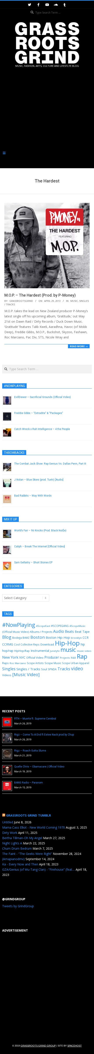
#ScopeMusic (77, 626)
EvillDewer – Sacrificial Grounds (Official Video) (42, 397)
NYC (22, 657)
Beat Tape (82, 632)
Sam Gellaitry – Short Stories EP (33, 562)
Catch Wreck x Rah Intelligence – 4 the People (42, 429)
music (68, 649)
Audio (58, 631)
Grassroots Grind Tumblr (28, 815)
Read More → (79, 346)
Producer (51, 657)
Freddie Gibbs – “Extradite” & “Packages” (38, 413)
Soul (44, 669)
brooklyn (76, 637)
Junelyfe (55, 651)
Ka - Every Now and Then (20, 864)
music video (84, 651)
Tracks (63, 668)
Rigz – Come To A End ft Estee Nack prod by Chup (44, 734)
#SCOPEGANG (60, 626)
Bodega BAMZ (21, 637)
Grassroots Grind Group (38, 1045)
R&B (73, 657)
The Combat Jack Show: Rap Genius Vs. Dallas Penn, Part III (50, 463)
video (77, 668)
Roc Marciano (18, 663)
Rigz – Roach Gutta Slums (30, 750)
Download (47, 644)
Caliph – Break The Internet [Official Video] (39, 546)
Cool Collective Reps (27, 644)
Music (74, 300)
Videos (6, 675)
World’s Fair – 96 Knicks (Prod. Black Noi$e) (40, 530)
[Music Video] (26, 674)
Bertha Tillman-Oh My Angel (22, 838)
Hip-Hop (67, 643)
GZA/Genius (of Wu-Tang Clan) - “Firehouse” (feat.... (38, 869)
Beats (69, 631)
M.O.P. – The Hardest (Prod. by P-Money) (40, 295)
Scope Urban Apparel (75, 663)
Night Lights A (12, 843)
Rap (82, 656)
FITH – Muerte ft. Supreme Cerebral (35, 718)
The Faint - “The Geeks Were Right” (27, 854)
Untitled (7, 822)
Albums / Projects (41, 632)
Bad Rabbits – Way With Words (33, 495)
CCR (86, 637)
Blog (6, 637)
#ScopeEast (43, 626)
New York (10, 657)
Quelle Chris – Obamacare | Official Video (39, 766)
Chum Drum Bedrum (17, 848)
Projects (65, 657)
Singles (9, 668)
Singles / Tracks (28, 669)
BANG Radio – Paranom (28, 782)
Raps (5, 663)
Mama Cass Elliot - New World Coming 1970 (33, 827)
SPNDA (52, 669)
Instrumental (40, 650)
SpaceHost (74, 1045)
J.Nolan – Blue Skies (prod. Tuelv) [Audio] (38, 479)
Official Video (35, 658)
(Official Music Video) (15, 632)
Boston (37, 637)
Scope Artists (35, 663)
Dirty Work (9, 833)
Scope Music (53, 663)
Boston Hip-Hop (58, 637)
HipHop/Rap (22, 651)
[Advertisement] (47, 118)
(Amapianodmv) (13, 859)
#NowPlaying (18, 624)
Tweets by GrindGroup (18, 906)
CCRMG (7, 644)
